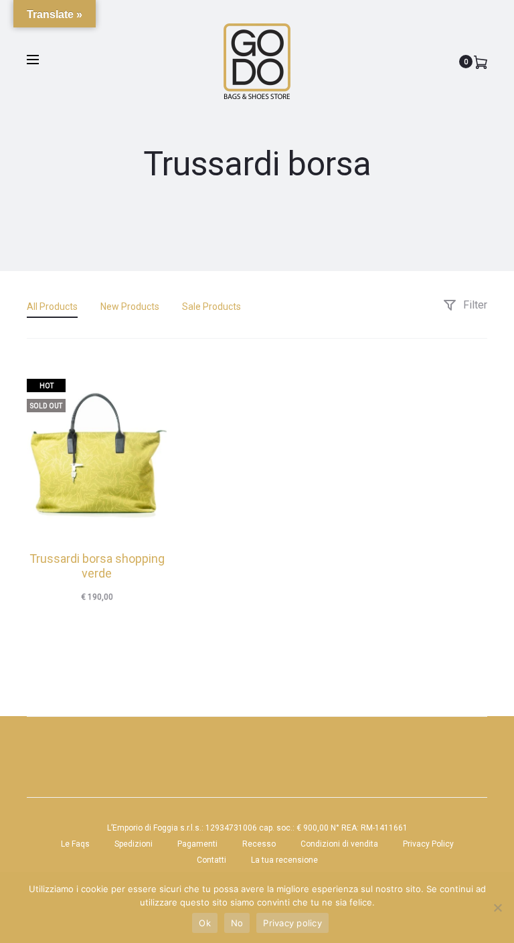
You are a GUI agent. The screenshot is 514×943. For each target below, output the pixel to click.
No (237, 923)
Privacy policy (292, 923)
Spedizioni (133, 844)
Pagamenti (197, 844)
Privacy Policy (428, 844)
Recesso (259, 844)
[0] (480, 62)
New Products (129, 306)
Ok (205, 923)
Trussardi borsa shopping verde (97, 565)
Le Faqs (75, 844)
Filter (473, 304)
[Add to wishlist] (150, 382)
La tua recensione (284, 860)
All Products (52, 306)
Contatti (211, 860)
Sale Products (211, 306)
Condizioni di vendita (339, 844)
